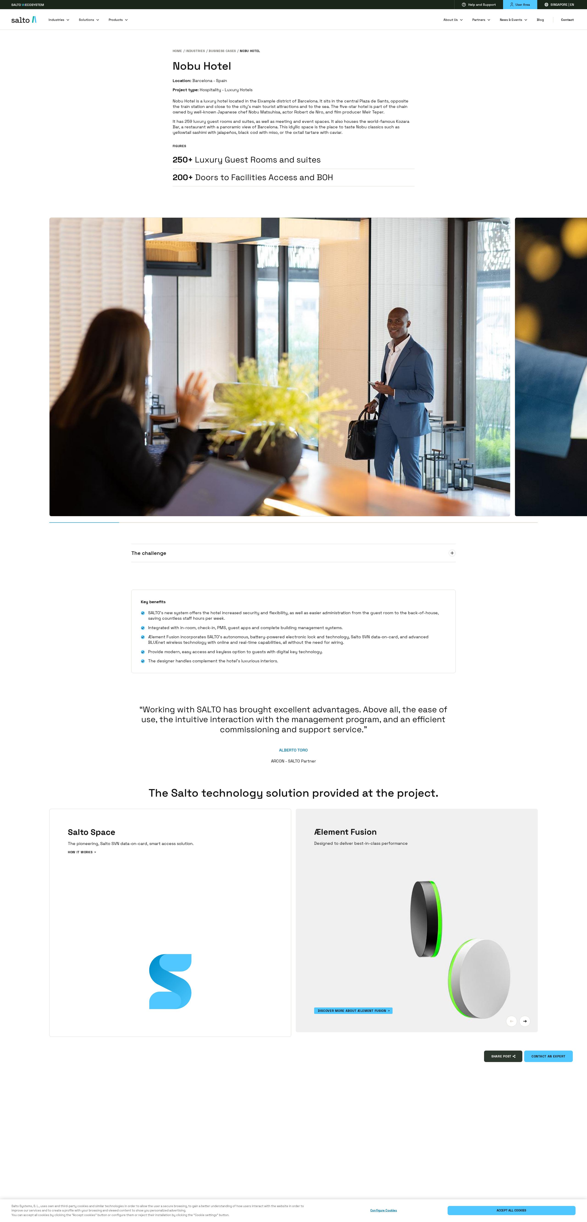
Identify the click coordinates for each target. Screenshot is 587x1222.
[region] (293, 1210)
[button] (511, 1021)
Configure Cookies (383, 1211)
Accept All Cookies (511, 1211)
